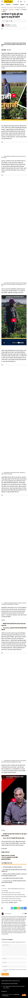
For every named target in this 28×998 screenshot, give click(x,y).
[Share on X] (7, 21)
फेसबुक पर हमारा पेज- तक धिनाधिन (8, 855)
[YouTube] (26, 914)
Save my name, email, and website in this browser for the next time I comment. (14, 970)
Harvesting (6, 890)
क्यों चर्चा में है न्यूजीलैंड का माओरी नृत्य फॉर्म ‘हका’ (12, 867)
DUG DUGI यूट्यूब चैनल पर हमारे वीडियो (9, 857)
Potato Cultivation (4, 898)
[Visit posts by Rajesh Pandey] (2, 25)
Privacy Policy (16, 994)
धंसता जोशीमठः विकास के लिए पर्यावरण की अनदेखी (13, 878)
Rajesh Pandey (7, 24)
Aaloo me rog (21, 888)
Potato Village (18, 900)
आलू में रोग (15, 902)
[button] (2, 1)
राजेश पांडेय (3, 50)
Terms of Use (5, 995)
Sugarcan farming (4, 902)
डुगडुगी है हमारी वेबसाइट (6, 859)
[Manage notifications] (24, 995)
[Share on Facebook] (5, 21)
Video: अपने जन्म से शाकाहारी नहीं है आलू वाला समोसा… (14, 838)
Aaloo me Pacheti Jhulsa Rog (13, 888)
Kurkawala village (19, 896)
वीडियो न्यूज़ (4, 11)
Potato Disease (11, 898)
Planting (24, 896)
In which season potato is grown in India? (9, 894)
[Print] (11, 21)
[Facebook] (24, 914)
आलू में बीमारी (11, 902)
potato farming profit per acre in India (8, 900)
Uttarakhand (23, 9)
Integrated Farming (21, 894)
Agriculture (5, 9)
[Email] (9, 21)
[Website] (22, 914)
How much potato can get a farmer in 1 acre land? (10, 892)
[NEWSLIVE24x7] (8, 1)
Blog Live (12, 9)
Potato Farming (17, 898)
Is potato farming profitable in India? (8, 896)
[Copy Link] (21, 908)
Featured (17, 9)
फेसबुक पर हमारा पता (5, 852)
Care (2, 890)
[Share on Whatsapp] (15, 908)
